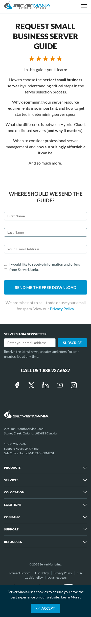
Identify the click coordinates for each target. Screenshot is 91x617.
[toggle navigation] (84, 6)
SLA (79, 573)
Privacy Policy (62, 308)
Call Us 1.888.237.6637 (45, 370)
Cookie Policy (34, 577)
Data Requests (57, 577)
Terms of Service (20, 573)
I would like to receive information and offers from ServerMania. (44, 267)
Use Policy (42, 573)
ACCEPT (48, 608)
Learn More (70, 597)
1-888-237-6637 (15, 444)
